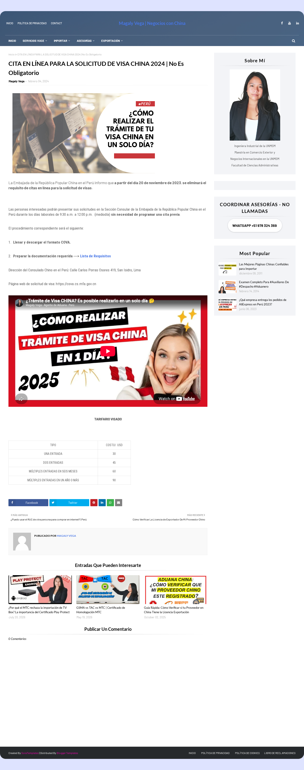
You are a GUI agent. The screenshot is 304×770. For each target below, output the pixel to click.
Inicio (11, 54)
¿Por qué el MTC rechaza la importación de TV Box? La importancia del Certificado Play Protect (39, 610)
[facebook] (282, 23)
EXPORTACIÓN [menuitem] (110, 40)
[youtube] (289, 23)
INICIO (9, 23)
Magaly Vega (16, 81)
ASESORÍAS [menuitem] (84, 40)
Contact (56, 23)
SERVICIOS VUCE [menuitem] (33, 40)
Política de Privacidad (32, 23)
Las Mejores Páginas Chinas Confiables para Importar (264, 266)
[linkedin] (297, 23)
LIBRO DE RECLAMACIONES (280, 752)
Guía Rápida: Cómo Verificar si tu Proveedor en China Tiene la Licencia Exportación (173, 610)
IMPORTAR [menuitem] (60, 40)
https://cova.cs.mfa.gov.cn (76, 284)
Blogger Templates (67, 752)
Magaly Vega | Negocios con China (152, 23)
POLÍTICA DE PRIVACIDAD (215, 752)
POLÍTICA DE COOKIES (247, 752)
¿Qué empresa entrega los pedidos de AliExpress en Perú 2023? (262, 302)
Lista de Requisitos (95, 256)
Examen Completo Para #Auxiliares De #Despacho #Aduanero (264, 284)
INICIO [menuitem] (12, 40)
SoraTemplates (30, 752)
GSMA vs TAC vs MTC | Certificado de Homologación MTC (100, 610)
